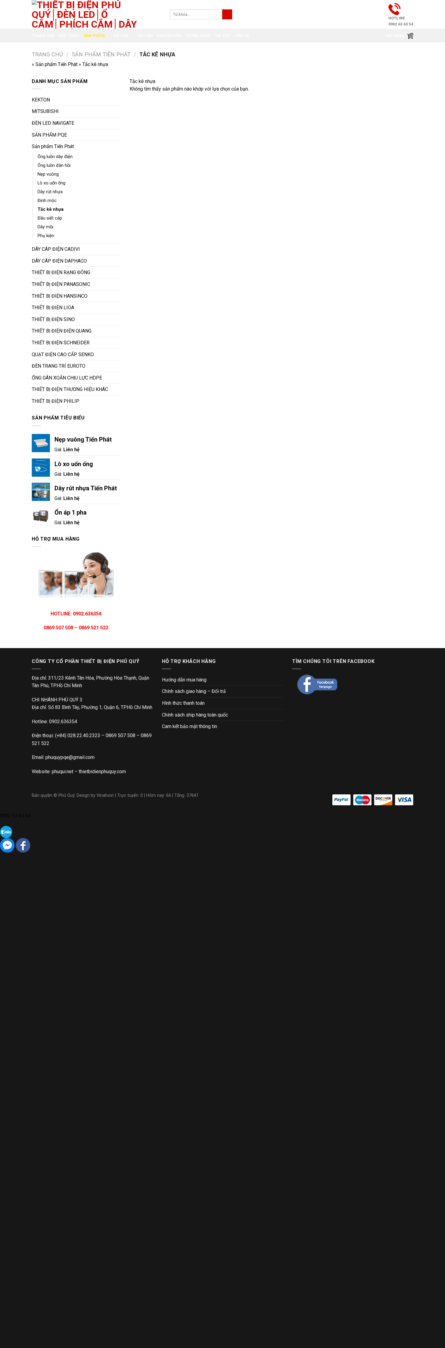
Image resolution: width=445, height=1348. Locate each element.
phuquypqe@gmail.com (69, 757)
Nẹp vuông (48, 174)
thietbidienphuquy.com (102, 771)
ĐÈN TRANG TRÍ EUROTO (58, 366)
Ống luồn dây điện (55, 156)
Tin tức (222, 35)
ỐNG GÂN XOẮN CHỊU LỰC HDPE (67, 378)
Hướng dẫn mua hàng (184, 680)
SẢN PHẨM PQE (49, 135)
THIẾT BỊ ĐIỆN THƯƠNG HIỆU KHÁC (70, 389)
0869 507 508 (120, 735)
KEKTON (41, 100)
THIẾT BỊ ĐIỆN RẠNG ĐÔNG (61, 272)
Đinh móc (47, 200)
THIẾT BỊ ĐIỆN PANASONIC (61, 284)
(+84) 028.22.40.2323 (77, 735)
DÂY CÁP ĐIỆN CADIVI (56, 249)
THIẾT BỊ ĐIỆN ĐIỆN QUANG (61, 331)
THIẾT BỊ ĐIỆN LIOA (53, 307)
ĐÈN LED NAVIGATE (53, 123)
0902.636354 (63, 721)
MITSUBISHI (45, 111)
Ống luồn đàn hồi (54, 165)
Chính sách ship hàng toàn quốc (195, 715)
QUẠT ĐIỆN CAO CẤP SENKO (63, 354)
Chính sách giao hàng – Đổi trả (194, 691)
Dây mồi (45, 227)
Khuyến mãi (169, 35)
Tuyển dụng (198, 35)
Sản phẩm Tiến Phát (101, 54)
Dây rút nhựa (50, 191)
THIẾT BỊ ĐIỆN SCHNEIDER (61, 343)
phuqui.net (62, 771)
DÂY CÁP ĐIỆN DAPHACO (59, 261)
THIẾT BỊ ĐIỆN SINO (53, 319)
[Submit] (227, 14)
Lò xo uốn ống (51, 183)
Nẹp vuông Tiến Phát (83, 439)
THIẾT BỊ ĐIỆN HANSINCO (59, 296)
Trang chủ (43, 35)
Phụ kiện (46, 235)
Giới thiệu (68, 35)
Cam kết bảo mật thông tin (189, 726)
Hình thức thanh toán (183, 703)
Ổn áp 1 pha (70, 512)
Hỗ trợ (121, 35)
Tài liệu (145, 35)
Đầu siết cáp (50, 218)
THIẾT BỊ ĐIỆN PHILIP (55, 401)
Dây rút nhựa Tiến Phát (85, 488)
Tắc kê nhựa (51, 209)
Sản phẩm (94, 35)
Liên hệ (241, 35)
